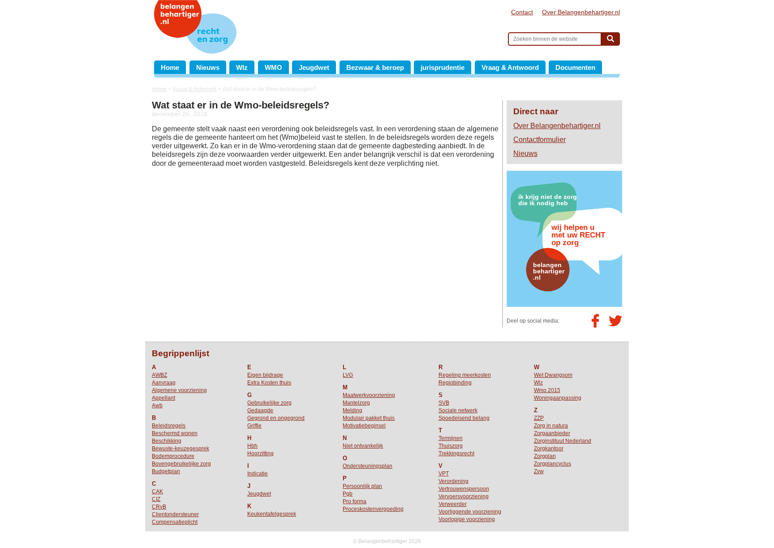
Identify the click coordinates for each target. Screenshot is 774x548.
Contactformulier (539, 139)
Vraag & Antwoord (510, 67)
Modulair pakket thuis (369, 418)
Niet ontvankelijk (363, 446)
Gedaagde (260, 410)
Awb (157, 405)
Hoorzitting (260, 453)
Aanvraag (164, 383)
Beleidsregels (168, 426)
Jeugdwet (314, 67)
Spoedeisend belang (464, 418)
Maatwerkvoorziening (369, 395)
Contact (522, 12)
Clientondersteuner (175, 514)
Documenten (575, 67)
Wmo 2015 (547, 390)
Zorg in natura (551, 426)
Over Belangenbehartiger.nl (581, 12)
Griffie (254, 426)
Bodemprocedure (173, 456)
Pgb (348, 494)
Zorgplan (545, 456)
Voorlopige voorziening (467, 519)
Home (170, 67)
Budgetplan (166, 471)
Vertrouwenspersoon (464, 489)
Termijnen (451, 438)
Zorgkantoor (548, 448)
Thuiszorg (451, 446)
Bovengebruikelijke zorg (181, 464)
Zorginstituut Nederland (562, 441)
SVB (444, 403)
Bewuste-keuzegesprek (180, 448)
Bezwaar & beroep (375, 67)
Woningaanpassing (557, 398)
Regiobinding (455, 383)
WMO (273, 67)
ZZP (539, 418)
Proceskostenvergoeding (373, 509)
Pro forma (354, 501)
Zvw (539, 471)
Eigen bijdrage (265, 375)
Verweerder (453, 504)
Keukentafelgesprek (271, 514)
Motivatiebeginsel (364, 426)
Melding (352, 410)
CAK (157, 491)
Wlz (242, 67)
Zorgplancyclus (552, 464)
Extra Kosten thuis (269, 383)
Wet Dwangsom (553, 375)
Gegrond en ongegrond (276, 418)
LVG (348, 375)
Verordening (454, 481)
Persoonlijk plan (362, 486)
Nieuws (207, 67)
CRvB (159, 507)
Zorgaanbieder (552, 433)
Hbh (252, 446)
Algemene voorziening (179, 390)
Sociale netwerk (458, 410)
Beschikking (166, 441)
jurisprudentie (442, 67)
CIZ (156, 499)
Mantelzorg (356, 403)
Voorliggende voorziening (470, 512)
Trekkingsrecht (456, 453)
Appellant (163, 398)
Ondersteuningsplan (367, 466)
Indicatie (257, 473)
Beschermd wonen (175, 433)
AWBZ (159, 375)
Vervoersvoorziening (464, 496)
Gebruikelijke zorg (269, 403)
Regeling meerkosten (465, 375)
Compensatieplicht (175, 522)
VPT (444, 473)
